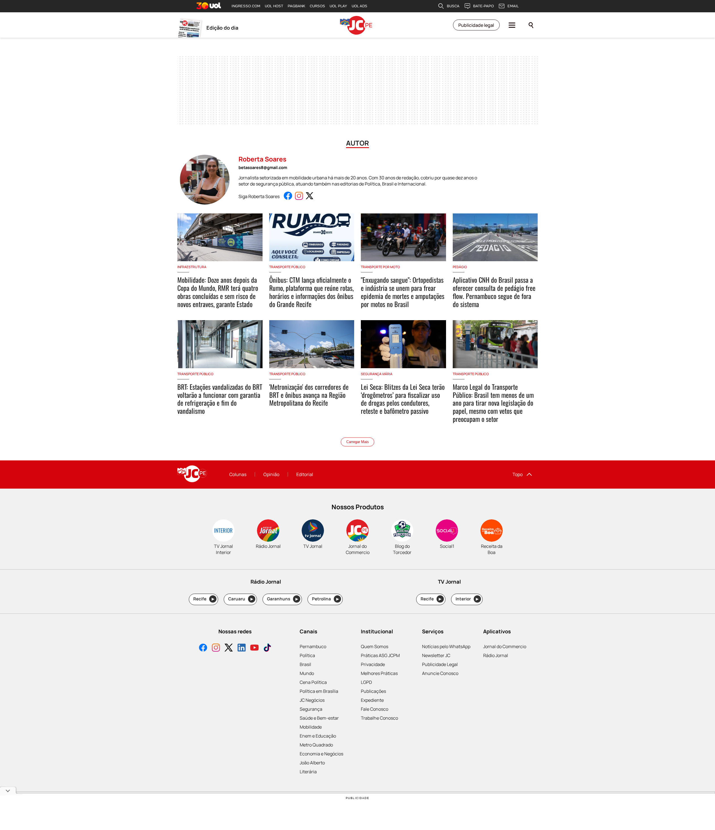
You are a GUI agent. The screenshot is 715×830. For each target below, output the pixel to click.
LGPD (366, 682)
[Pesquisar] (531, 25)
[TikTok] (267, 648)
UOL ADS (359, 6)
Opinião (271, 474)
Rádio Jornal (495, 655)
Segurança (311, 709)
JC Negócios (312, 700)
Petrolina (325, 599)
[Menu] (512, 25)
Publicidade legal (476, 25)
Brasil (305, 664)
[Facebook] (203, 648)
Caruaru (240, 599)
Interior (467, 599)
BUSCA (453, 6)
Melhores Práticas (379, 673)
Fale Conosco (374, 709)
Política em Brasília (319, 691)
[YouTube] (254, 648)
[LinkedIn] (241, 648)
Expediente (372, 700)
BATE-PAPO (483, 6)
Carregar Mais (357, 442)
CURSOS (317, 6)
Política (307, 655)
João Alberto (312, 763)
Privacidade (373, 664)
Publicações (373, 691)
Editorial (304, 474)
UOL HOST (274, 6)
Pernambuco (313, 646)
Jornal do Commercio (504, 646)
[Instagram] (216, 648)
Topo (518, 474)
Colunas (237, 474)
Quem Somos (374, 646)
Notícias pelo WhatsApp (446, 646)
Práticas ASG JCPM (380, 655)
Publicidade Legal (440, 664)
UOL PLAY (338, 6)
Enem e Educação (318, 736)
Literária (308, 772)
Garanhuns (282, 599)
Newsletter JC (436, 655)
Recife (203, 599)
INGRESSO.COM (246, 6)
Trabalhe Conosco (379, 718)
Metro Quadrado (316, 745)
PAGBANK (296, 6)
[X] (229, 648)
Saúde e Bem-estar (319, 718)
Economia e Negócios (321, 754)
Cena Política (313, 682)
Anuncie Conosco (440, 673)
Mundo (307, 673)
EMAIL (513, 6)
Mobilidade (311, 727)
